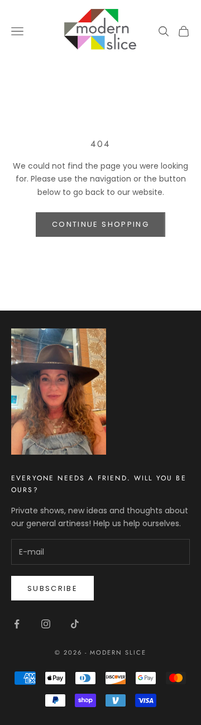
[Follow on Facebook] (16, 623)
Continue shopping (100, 224)
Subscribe (52, 588)
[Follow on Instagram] (45, 623)
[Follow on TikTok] (74, 623)
